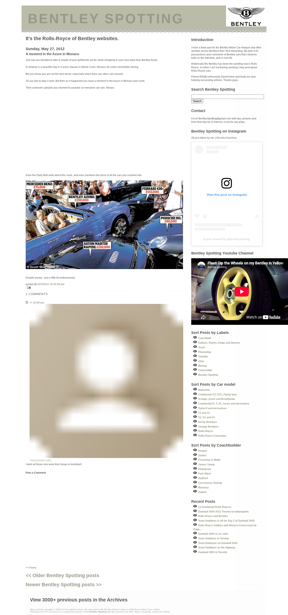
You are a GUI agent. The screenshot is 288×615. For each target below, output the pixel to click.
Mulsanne (204, 389)
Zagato (202, 492)
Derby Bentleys (207, 422)
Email (194, 118)
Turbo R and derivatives (212, 408)
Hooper (202, 450)
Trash (201, 347)
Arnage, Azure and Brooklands (216, 399)
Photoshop (204, 352)
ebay (201, 361)
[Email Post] (108, 287)
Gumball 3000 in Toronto (212, 552)
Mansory (203, 487)
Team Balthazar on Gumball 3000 (218, 543)
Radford (203, 478)
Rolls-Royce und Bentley (213, 516)
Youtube (203, 356)
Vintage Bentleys (208, 426)
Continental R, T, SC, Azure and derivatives (223, 403)
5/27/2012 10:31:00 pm (51, 284)
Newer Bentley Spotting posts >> (63, 584)
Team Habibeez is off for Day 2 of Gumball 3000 (226, 520)
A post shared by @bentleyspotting (226, 239)
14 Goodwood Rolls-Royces (214, 507)
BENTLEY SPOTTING (106, 18)
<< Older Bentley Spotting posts (62, 575)
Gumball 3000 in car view (213, 533)
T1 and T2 (204, 412)
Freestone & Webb (209, 459)
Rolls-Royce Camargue (212, 435)
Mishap (202, 365)
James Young (206, 464)
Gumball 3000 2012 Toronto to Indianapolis (223, 511)
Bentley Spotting (208, 374)
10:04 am (38, 302)
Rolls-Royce (205, 431)
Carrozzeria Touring (210, 482)
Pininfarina (204, 469)
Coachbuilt (204, 338)
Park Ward (204, 473)
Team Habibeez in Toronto (213, 538)
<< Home (31, 567)
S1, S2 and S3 (206, 417)
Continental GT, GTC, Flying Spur (217, 394)
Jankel (202, 455)
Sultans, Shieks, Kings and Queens (219, 342)
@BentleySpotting (225, 137)
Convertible (205, 370)
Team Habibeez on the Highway (217, 547)
